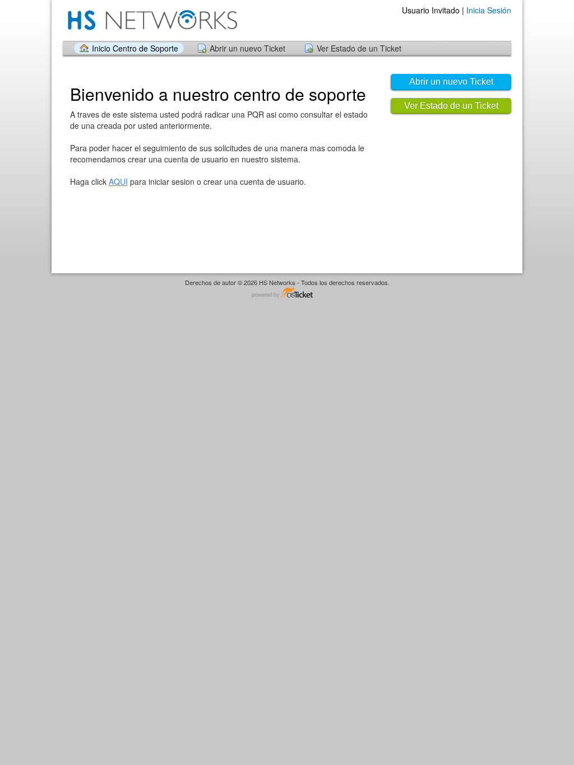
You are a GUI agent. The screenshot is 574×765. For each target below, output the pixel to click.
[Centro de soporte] (151, 20)
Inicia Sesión (488, 10)
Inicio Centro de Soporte (135, 48)
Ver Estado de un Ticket (359, 48)
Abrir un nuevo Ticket (247, 48)
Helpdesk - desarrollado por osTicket (287, 293)
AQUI (118, 181)
